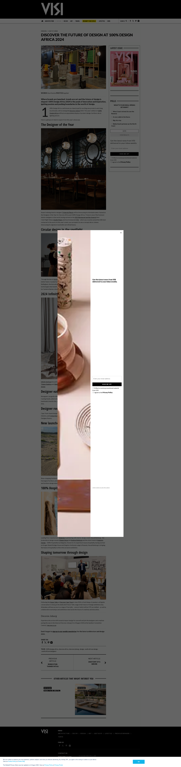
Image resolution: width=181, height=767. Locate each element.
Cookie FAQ (21, 761)
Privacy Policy (48, 765)
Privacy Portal (58, 765)
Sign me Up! (107, 384)
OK (139, 761)
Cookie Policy (12, 761)
